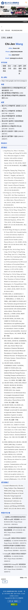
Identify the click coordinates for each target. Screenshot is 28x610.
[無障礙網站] (14, 604)
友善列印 (3, 579)
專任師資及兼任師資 (17, 30)
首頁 (2, 30)
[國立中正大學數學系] (13, 3)
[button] (26, 2)
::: (1, 26)
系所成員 (7, 30)
